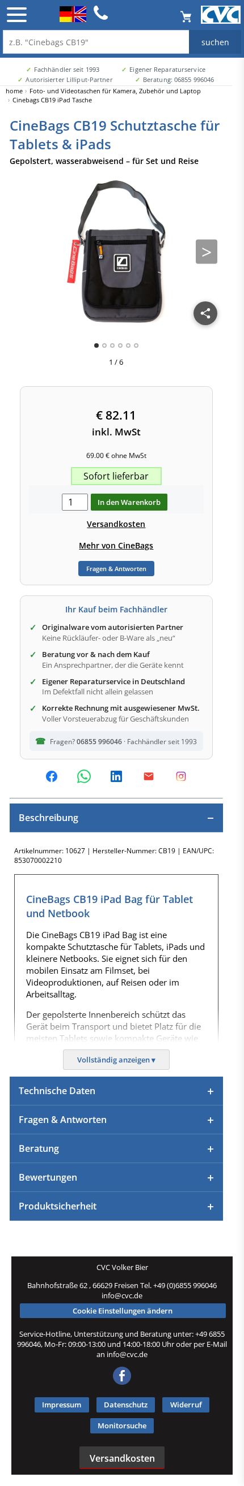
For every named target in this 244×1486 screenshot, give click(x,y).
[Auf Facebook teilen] (51, 776)
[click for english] (73, 18)
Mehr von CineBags (116, 545)
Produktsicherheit (57, 1206)
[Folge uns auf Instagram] (181, 776)
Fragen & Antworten (116, 568)
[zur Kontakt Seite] (101, 18)
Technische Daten (57, 1091)
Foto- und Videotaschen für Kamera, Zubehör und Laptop (115, 91)
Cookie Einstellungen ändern (123, 1311)
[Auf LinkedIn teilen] (116, 776)
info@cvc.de (122, 1295)
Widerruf (186, 1404)
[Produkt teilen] (205, 313)
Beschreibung (48, 817)
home (14, 91)
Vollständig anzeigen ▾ (116, 1060)
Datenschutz (126, 1404)
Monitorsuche (122, 1425)
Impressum (61, 1404)
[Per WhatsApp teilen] (83, 776)
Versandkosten (116, 524)
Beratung (39, 1148)
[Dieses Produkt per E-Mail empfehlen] (148, 776)
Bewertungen (48, 1177)
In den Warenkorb (129, 502)
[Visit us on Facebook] (122, 1382)
